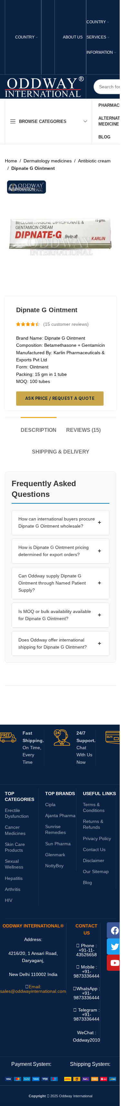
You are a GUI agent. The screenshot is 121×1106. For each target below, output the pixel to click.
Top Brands (60, 793)
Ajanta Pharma (60, 815)
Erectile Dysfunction (17, 813)
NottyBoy (54, 865)
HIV (8, 900)
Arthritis (12, 889)
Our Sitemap (96, 871)
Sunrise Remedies (55, 829)
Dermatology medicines (48, 160)
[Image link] (31, 1078)
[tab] (38, 427)
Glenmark (55, 854)
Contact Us (94, 849)
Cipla (50, 804)
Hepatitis (14, 878)
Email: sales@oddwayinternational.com (33, 989)
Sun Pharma (58, 843)
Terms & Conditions (94, 807)
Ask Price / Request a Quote (60, 398)
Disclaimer (93, 860)
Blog (87, 882)
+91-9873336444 (86, 995)
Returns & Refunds (93, 824)
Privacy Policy (97, 838)
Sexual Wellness (14, 864)
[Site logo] (44, 86)
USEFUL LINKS (99, 793)
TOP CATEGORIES (19, 796)
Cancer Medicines (15, 830)
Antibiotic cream (94, 160)
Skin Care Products (15, 847)
